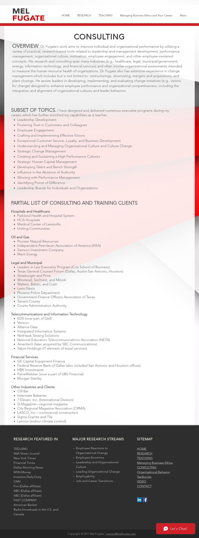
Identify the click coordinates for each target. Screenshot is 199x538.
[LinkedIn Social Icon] (139, 499)
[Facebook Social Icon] (145, 499)
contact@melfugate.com (121, 533)
